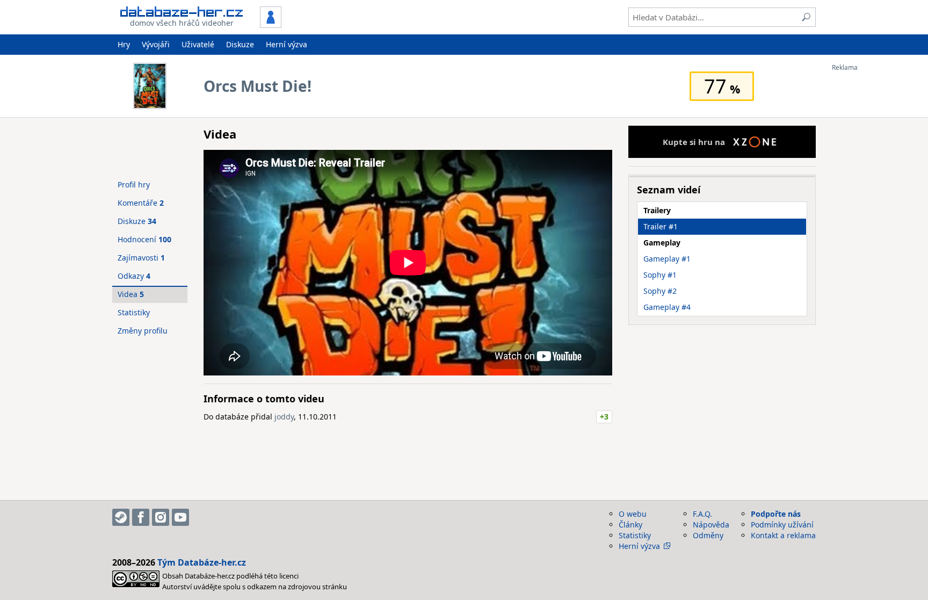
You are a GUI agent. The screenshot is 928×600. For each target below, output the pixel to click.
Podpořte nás (776, 514)
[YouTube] (180, 517)
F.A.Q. (702, 514)
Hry (124, 44)
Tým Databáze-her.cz (201, 562)
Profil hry (134, 184)
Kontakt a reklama (783, 535)
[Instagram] (160, 517)
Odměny (708, 535)
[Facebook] (140, 517)
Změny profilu (143, 331)
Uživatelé (198, 44)
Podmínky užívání (782, 524)
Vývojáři (156, 44)
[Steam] (120, 517)
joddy (284, 416)
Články (630, 524)
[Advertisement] (875, 232)
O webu (633, 514)
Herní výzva (286, 44)
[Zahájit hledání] (806, 17)
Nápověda (711, 524)
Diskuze (240, 44)
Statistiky (134, 312)
